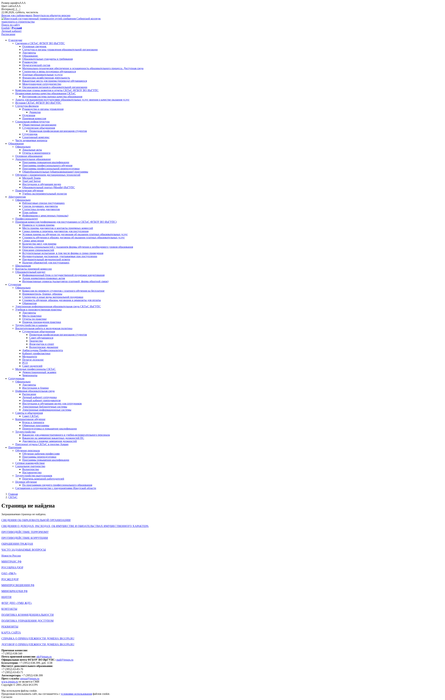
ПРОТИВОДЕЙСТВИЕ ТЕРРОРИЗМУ (25, 531)
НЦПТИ (6, 597)
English (5, 27)
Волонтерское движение (43, 347)
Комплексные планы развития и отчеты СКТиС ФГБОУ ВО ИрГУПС (57, 90)
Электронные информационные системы (46, 409)
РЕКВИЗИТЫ (9, 626)
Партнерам (14, 447)
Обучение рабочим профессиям (41, 453)
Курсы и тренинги (33, 422)
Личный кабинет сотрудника (39, 397)
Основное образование (29, 156)
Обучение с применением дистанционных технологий (47, 174)
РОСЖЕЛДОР (10, 579)
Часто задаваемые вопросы (31, 140)
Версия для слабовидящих (17, 15)
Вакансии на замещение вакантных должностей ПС (53, 437)
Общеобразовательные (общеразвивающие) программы (55, 171)
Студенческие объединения (38, 127)
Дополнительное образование (33, 159)
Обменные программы (35, 425)
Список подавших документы (40, 206)
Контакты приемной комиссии (33, 268)
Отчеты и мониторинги (36, 152)
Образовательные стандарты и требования (47, 58)
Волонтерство (30, 469)
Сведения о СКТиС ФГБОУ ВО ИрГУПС (40, 43)
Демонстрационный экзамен (39, 372)
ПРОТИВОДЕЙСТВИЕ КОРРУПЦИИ (24, 537)
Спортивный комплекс (36, 137)
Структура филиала (27, 105)
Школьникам (23, 265)
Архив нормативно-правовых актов (43, 278)
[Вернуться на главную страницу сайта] (38, 18)
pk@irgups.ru (44, 656)
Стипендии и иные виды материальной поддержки (52, 297)
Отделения (28, 115)
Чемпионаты (29, 375)
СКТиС (12, 497)
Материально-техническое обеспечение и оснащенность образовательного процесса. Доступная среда (82, 68)
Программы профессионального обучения (47, 165)
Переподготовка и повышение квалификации (49, 428)
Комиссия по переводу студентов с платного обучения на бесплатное (63, 290)
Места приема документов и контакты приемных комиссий (57, 228)
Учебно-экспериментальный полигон (44, 193)
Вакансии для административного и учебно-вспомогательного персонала (66, 434)
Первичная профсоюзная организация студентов (58, 130)
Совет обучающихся (41, 337)
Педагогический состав (36, 65)
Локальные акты (32, 149)
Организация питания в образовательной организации (54, 87)
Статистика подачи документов (41, 209)
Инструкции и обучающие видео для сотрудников (52, 403)
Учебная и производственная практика (38, 309)
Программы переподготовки (39, 456)
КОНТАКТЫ (9, 608)
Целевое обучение (26, 481)
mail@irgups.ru (64, 659)
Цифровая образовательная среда (35, 391)
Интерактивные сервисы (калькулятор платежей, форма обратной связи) (65, 281)
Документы (29, 52)
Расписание (8, 34)
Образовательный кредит (30, 271)
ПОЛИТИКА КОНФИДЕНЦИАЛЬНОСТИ (27, 614)
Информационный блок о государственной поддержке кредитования (63, 275)
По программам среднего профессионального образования (57, 484)
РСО (25, 362)
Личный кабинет (11, 31)
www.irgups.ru (9, 681)
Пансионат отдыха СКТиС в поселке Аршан (41, 444)
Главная (13, 494)
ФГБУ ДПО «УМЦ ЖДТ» (16, 602)
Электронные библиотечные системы (44, 406)
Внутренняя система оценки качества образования (52, 96)
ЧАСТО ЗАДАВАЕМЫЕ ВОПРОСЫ (23, 549)
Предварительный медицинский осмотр (46, 259)
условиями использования (76, 693)
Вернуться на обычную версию (51, 15)
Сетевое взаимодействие (30, 463)
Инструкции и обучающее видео (41, 184)
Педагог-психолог (33, 359)
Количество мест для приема (39, 243)
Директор (35, 112)
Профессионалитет (26, 218)
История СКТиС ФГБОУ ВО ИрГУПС (38, 102)
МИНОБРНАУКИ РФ (14, 591)
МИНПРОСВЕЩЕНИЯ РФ (17, 585)
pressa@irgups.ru (29, 678)
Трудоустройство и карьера (31, 325)
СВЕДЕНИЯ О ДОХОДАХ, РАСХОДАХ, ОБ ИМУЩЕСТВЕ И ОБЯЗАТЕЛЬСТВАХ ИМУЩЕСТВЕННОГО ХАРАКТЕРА (75, 526)
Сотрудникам (16, 378)
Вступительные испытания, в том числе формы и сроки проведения (62, 253)
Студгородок (30, 134)
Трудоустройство (25, 431)
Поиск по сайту (10, 24)
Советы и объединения (29, 412)
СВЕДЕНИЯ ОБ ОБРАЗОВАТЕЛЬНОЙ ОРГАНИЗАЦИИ (36, 520)
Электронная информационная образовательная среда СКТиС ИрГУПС (58, 306)
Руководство (29, 62)
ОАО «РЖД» (9, 573)
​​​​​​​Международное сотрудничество (41, 83)
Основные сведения (34, 46)
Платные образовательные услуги (42, 74)
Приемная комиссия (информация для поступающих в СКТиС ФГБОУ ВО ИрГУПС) (66, 221)
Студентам (14, 284)
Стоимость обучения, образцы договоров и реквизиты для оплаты (61, 300)
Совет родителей (32, 365)
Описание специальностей (38, 250)
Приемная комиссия (34, 118)
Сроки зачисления (33, 240)
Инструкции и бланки (35, 387)
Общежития (29, 303)
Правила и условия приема (38, 224)
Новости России (11, 555)
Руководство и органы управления (42, 109)
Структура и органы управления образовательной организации (60, 49)
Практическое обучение (29, 190)
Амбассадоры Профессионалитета (42, 350)
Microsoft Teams (31, 177)
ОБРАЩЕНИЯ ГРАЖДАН (17, 543)
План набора (29, 212)
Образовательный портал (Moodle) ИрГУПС (48, 187)
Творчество (36, 340)
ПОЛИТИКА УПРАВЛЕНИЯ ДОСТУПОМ (27, 620)
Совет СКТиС (30, 416)
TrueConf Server (31, 181)
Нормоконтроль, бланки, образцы (42, 293)
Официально (23, 146)
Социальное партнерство (30, 466)
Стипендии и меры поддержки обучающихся (49, 71)
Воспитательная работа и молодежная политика (43, 328)
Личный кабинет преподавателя (41, 400)
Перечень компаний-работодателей (43, 478)
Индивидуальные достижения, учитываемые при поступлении (59, 256)
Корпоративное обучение (30, 419)
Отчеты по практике (34, 318)
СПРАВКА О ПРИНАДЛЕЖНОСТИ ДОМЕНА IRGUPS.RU (37, 638)
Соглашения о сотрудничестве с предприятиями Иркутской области (55, 488)
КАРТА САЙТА (11, 632)
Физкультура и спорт (41, 344)
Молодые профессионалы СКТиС (35, 369)
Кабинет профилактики (36, 353)
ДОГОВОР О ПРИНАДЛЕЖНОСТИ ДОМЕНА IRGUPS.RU (37, 644)
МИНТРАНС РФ (11, 561)
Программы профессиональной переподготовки (51, 168)
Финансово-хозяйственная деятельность (46, 77)
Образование (30, 55)
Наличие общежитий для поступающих (45, 262)
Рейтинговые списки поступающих (43, 203)
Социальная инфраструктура (32, 121)
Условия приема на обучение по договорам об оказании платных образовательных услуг (75, 234)
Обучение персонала (27, 450)
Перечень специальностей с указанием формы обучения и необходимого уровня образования (77, 246)
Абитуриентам (17, 196)
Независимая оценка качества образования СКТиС (45, 93)
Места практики (32, 315)
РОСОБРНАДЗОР (12, 567)
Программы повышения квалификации (45, 162)
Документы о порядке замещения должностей (49, 441)
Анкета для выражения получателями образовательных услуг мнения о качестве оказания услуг (72, 99)
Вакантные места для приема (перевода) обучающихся (54, 80)
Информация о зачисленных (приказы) (45, 215)
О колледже (15, 40)
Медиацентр (29, 356)
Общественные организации (39, 124)
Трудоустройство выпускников (33, 475)
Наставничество (32, 472)
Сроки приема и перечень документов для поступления (55, 231)
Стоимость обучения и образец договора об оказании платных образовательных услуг (73, 237)
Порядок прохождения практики (41, 322)
